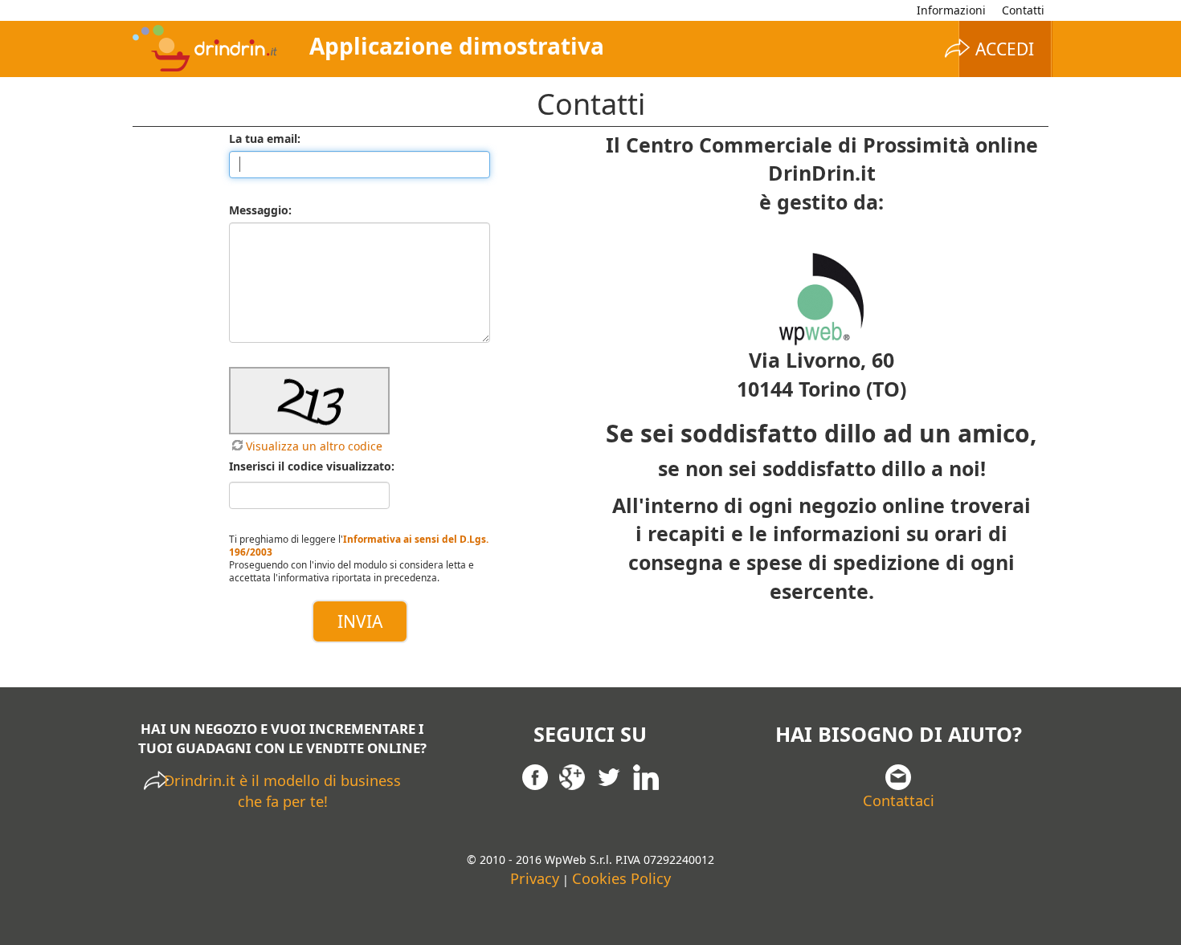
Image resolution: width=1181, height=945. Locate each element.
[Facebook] (535, 775)
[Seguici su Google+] (572, 775)
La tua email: (264, 138)
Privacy (534, 878)
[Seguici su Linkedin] (646, 775)
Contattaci (898, 800)
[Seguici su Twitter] (609, 775)
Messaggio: (260, 210)
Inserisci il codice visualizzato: (311, 466)
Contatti (1023, 10)
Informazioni (951, 10)
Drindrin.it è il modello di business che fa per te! (282, 791)
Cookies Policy (621, 878)
